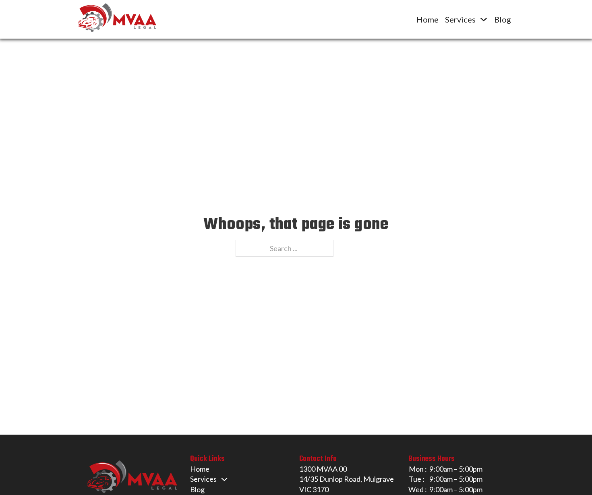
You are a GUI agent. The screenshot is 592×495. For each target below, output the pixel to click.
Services (460, 19)
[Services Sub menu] (484, 19)
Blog (502, 19)
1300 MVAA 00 (323, 468)
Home (427, 19)
